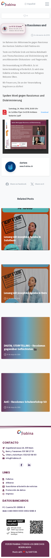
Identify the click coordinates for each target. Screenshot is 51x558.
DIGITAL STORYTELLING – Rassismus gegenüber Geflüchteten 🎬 (24, 347)
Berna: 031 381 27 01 (15, 29)
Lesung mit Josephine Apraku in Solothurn (22, 238)
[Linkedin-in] (29, 465)
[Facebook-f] (21, 465)
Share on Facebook (18, 184)
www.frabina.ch (26, 166)
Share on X (39, 184)
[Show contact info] (4, 28)
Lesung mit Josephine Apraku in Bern (25, 293)
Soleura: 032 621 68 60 (16, 31)
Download (44, 112)
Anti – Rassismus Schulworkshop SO (25, 401)
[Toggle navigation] (47, 4)
